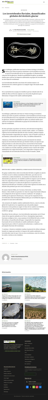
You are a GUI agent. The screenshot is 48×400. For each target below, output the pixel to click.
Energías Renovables (29, 348)
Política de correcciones (9, 375)
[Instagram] (37, 387)
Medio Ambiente (28, 343)
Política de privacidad (9, 380)
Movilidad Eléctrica (29, 350)
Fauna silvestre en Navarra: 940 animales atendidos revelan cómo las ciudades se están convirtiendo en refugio (27, 160)
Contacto (6, 369)
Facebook (12, 243)
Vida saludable (28, 361)
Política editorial (7, 373)
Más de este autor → (16, 258)
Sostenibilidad (28, 354)
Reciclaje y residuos (29, 357)
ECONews (6, 387)
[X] (30, 387)
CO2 (26, 352)
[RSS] (33, 387)
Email (16, 243)
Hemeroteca (6, 389)
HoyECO (6, 385)
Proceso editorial (30, 29)
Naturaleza (7, 7)
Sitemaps (6, 391)
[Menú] (44, 2)
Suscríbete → (30, 374)
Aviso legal (6, 378)
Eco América (27, 363)
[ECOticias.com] (8, 2)
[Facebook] (27, 387)
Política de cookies (8, 382)
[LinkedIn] (40, 387)
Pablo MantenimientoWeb (20, 29)
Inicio (3, 7)
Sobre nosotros (7, 371)
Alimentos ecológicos (30, 359)
